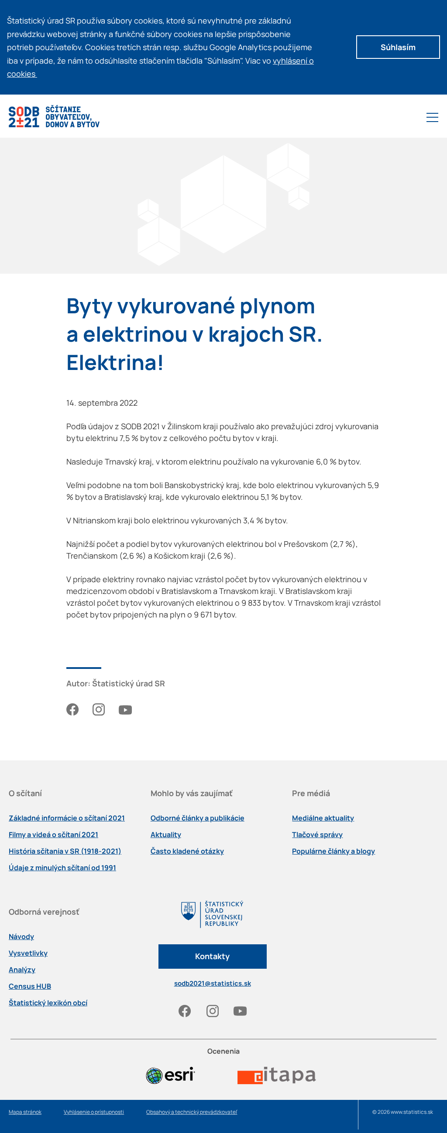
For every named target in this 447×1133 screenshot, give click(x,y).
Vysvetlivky (28, 953)
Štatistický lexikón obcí (48, 1002)
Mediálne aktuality (323, 818)
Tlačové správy (317, 834)
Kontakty (212, 956)
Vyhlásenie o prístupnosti (94, 1112)
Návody (21, 936)
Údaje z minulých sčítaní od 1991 (62, 867)
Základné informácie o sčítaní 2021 (67, 818)
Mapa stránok (25, 1112)
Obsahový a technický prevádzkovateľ (191, 1112)
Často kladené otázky (187, 851)
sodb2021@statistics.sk (212, 983)
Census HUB (30, 986)
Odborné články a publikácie (197, 818)
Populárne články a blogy (333, 851)
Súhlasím (398, 47)
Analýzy (22, 969)
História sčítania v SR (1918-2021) (65, 851)
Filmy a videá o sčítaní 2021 (53, 834)
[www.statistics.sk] (213, 922)
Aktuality (166, 834)
